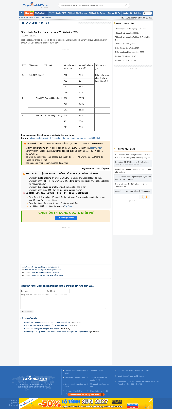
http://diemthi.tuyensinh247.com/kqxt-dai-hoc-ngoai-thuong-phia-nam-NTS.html (65, 138)
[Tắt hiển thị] (102, 394)
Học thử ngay (96, 148)
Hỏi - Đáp (48, 17)
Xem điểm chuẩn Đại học (75, 377)
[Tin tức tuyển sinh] (35, 5)
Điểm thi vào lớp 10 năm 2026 (127, 48)
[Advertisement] (66, 56)
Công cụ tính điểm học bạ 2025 (75, 385)
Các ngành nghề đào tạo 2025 (99, 385)
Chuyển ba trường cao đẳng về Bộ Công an (41, 329)
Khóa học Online (96, 371)
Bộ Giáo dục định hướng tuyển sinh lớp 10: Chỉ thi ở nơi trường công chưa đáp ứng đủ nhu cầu (132, 156)
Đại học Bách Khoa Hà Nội (125, 56)
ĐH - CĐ (40, 17)
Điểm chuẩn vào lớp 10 (99, 391)
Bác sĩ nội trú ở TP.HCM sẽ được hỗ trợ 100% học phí (45, 325)
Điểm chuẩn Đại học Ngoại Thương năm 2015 (42, 270)
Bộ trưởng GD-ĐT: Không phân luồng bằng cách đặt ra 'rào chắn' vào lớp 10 (132, 163)
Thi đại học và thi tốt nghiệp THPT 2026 (131, 29)
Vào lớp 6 (24, 17)
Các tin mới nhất (29, 318)
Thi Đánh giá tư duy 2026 (125, 44)
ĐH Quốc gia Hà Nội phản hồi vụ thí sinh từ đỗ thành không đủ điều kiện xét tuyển (57, 332)
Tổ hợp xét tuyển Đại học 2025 (75, 392)
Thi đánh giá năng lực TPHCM (127, 33)
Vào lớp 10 (32, 17)
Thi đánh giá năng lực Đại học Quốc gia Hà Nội (132, 38)
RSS (150, 18)
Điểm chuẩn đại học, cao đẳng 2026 (129, 52)
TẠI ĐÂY (68, 206)
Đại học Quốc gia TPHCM (125, 60)
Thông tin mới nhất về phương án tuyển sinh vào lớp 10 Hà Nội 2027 (133, 178)
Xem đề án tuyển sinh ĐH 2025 (75, 372)
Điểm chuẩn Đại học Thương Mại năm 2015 (41, 267)
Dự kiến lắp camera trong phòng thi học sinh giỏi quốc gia (47, 322)
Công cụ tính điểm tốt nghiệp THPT (98, 378)
